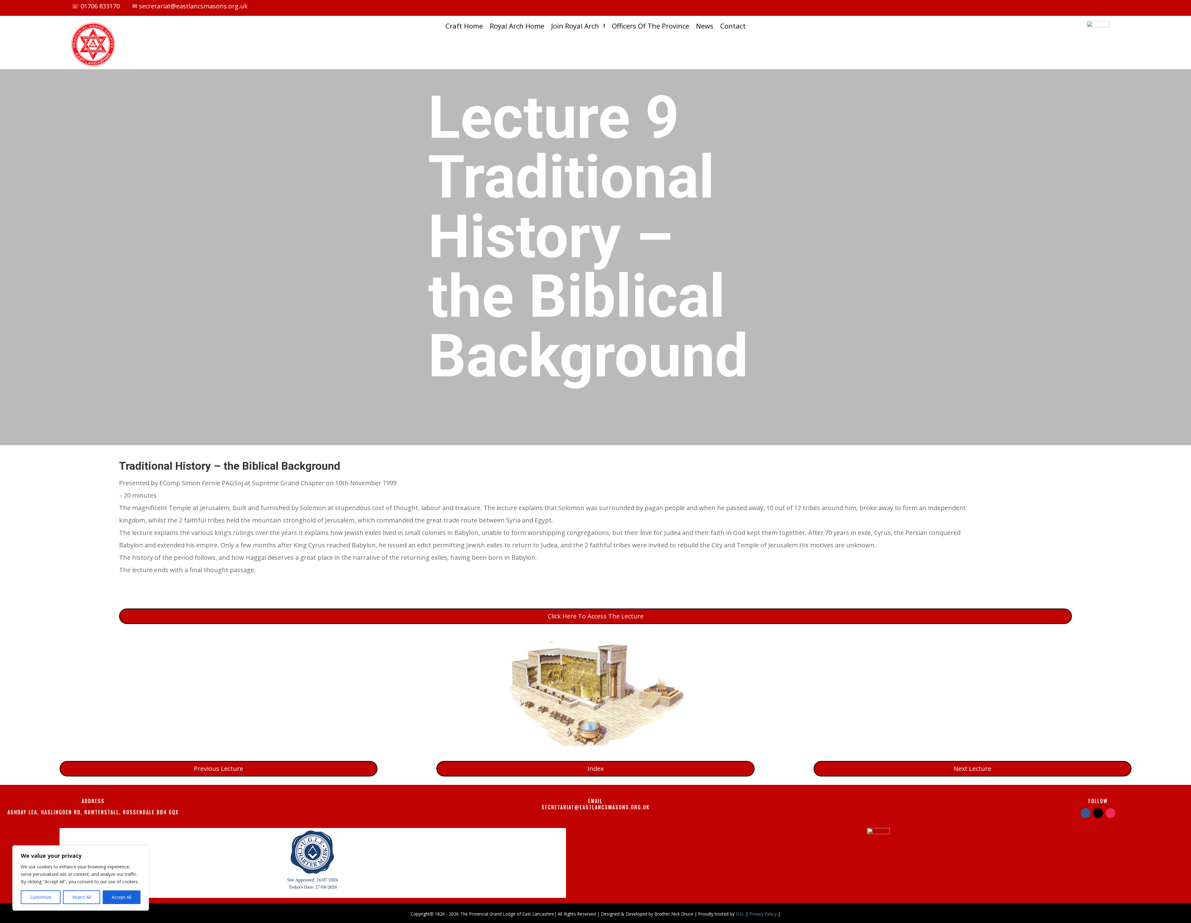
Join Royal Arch (575, 27)
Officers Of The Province (650, 27)
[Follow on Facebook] (1062, 7)
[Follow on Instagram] (1086, 7)
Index (595, 768)
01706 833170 (100, 6)
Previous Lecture (218, 768)
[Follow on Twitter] (1098, 813)
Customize (40, 897)
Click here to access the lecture (596, 616)
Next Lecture (972, 768)
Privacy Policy (763, 914)
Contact (733, 27)
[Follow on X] (1074, 7)
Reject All (81, 897)
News (704, 27)
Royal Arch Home (517, 27)
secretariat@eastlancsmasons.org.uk (192, 6)
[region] (80, 878)
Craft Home (464, 27)
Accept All (121, 897)
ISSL (740, 914)
